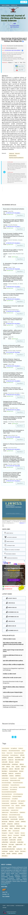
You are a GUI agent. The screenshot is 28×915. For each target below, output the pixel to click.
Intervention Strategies (6, 782)
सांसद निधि (3, 823)
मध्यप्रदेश (9, 846)
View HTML (21, 66)
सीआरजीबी (8, 853)
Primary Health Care (14, 812)
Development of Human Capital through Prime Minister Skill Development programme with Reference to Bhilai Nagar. (12, 475)
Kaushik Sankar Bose (18, 45)
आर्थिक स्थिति (4, 846)
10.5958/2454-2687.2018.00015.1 (13, 299)
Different (10, 835)
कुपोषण (10, 837)
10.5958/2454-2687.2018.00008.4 (13, 213)
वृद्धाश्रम (14, 846)
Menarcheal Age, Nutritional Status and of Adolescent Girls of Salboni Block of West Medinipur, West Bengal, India (14, 39)
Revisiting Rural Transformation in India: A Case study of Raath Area (12, 318)
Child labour (21, 803)
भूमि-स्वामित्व (19, 839)
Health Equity (4, 814)
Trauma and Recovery (15, 784)
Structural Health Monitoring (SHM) (9, 791)
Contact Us (14, 5)
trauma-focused (13, 778)
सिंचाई (23, 757)
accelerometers (5, 789)
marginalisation (14, 803)
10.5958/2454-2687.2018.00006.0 (13, 286)
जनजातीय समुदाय (5, 851)
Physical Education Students (14, 750)
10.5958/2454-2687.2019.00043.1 (13, 394)
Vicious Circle (9, 752)
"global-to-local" (5, 812)
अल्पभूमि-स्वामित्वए (20, 842)
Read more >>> (23, 523)
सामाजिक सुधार (4, 773)
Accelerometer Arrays (6, 796)
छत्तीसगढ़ (10, 828)
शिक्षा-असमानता (4, 844)
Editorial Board (19, 905)
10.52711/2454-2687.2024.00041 (13, 352)
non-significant (14, 748)
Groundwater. (16, 835)
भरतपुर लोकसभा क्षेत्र (5, 819)
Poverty (3, 752)
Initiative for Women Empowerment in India (14, 444)
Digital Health (4, 817)
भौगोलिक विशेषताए (19, 826)
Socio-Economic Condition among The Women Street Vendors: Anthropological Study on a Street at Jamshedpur (13, 235)
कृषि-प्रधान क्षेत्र (4, 821)
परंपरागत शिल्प (4, 830)
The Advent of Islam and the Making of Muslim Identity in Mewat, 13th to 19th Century (13, 221)
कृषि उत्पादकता (10, 757)
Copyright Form (10, 545)
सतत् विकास (11, 851)
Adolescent (11, 153)
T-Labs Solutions (11, 913)
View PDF (20, 69)
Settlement (4, 835)
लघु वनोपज (17, 851)
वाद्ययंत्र (6, 828)
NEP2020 (23, 805)
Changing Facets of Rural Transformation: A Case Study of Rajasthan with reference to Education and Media (14, 403)
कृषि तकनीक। (4, 759)
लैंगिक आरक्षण (11, 762)
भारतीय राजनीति (4, 762)
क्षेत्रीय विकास (21, 819)
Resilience (21, 748)
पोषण (24, 849)
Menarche (17, 153)
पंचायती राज (17, 762)
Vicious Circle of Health (18, 752)
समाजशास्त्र (11, 775)
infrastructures (19, 807)
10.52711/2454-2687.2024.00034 (13, 269)
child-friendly (13, 800)
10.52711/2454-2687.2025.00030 (13, 465)
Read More (20, 215)
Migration (17, 805)
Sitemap (4, 907)
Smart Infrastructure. (6, 798)
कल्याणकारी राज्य (18, 773)
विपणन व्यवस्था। (23, 851)
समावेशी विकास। (18, 775)
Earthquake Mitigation (17, 796)
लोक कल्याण (21, 771)
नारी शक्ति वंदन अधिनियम (6, 764)
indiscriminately (16, 830)
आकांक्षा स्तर (11, 768)
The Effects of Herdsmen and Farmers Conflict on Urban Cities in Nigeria (13, 389)
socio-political (14, 798)
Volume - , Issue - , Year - (16, 62)
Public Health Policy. (13, 817)
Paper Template (10, 541)
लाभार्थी (3, 766)
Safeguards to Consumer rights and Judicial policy (13, 306)
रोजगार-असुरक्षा (11, 844)
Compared (11, 832)
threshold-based (13, 789)
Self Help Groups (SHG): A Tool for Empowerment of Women (13, 250)
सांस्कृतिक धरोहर (17, 828)
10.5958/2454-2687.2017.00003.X (13, 409)
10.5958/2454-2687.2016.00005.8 (13, 381)
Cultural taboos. (5, 787)
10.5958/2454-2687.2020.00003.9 (13, 449)
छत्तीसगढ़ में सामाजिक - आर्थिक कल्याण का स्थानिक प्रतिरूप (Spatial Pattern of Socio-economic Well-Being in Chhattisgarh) (12, 332)
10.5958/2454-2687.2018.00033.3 (13, 243)
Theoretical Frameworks (18, 782)
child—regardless (21, 800)
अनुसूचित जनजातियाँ (19, 844)
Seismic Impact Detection (7, 794)
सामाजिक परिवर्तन (5, 775)
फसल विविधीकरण (18, 757)
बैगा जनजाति (23, 835)
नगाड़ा (25, 826)
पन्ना (24, 844)
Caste (12, 805)
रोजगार (13, 766)
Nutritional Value (5, 755)
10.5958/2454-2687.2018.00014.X (13, 480)
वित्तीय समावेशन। (5, 855)
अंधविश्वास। (20, 837)
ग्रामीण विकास (4, 757)
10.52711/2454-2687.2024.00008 (13, 437)
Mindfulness (4, 750)
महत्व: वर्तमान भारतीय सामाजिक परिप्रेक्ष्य (8, 849)
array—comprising (13, 787)
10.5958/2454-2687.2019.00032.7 (13, 311)
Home (4, 905)
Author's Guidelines (11, 537)
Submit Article (9, 533)
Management (4, 832)
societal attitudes (5, 784)
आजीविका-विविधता (5, 842)
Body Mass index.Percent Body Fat (16, 157)
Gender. (23, 750)
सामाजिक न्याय (11, 773)
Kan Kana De (10, 45)
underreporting (5, 780)
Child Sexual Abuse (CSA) (15, 780)
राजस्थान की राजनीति (14, 819)
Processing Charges (10, 553)
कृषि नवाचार (22, 755)
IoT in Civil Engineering (18, 794)
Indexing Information (11, 558)
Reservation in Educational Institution (13, 209)
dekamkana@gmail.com (11, 48)
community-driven (14, 810)
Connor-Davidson (5, 748)
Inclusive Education (6, 805)
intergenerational (5, 803)
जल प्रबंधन (17, 821)
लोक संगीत (23, 828)
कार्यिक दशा (8, 766)
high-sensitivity (22, 787)
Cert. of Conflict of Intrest (13, 549)
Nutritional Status (12, 155)
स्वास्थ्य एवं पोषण (4, 837)
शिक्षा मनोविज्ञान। (4, 771)
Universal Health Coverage (14, 814)
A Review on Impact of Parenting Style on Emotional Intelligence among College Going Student (14, 418)
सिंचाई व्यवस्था (11, 821)
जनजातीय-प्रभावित (12, 839)
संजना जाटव (20, 817)
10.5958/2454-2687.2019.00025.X (13, 226)
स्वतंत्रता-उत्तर (10, 759)
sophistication (21, 778)
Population (17, 832)
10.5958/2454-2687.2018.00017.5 (13, 366)
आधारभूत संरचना (10, 823)
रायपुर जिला (17, 766)
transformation (11, 807)
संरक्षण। (9, 830)
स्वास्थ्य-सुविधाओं (5, 839)
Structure (23, 832)
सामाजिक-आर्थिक (12, 842)
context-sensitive (5, 800)
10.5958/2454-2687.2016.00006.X (13, 50)
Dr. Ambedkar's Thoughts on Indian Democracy (13, 264)
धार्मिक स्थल (22, 764)
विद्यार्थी (22, 768)
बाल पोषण (14, 837)
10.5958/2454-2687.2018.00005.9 (13, 323)
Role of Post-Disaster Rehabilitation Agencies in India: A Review (13, 294)
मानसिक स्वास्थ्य (4, 768)
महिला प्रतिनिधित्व (5, 826)
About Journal (6, 5)
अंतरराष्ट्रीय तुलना (15, 764)
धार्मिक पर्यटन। (23, 766)
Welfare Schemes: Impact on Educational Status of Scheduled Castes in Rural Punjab (12, 360)
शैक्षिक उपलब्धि (17, 768)
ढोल (2, 828)
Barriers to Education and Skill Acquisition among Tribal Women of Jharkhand (13, 347)
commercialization (5, 810)
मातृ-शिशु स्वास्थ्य (19, 849)
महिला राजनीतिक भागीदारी (19, 759)
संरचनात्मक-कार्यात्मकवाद (13, 771)
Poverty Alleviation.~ (14, 755)
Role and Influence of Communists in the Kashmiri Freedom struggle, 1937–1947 (13, 432)
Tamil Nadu (4, 807)
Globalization (22, 812)
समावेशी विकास (12, 826)
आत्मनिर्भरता (20, 853)
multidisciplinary (5, 778)
